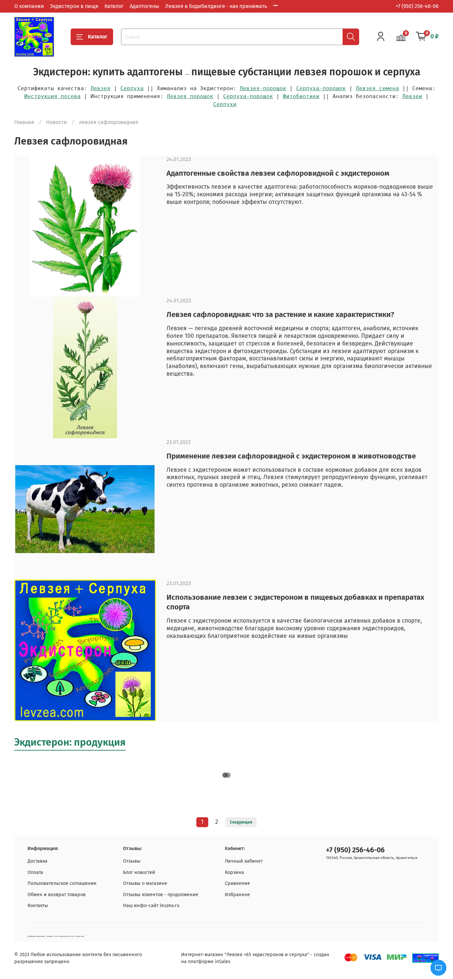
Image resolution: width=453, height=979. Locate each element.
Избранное (237, 894)
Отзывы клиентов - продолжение (160, 894)
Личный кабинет (244, 861)
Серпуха (132, 88)
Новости (56, 122)
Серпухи (224, 104)
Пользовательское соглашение (62, 883)
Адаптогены (144, 6)
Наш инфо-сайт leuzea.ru (151, 905)
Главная (24, 122)
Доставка (37, 861)
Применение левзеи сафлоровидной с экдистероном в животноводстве (291, 456)
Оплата (35, 872)
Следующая (241, 822)
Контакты (38, 905)
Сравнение (237, 883)
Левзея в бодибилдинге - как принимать (216, 6)
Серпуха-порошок (321, 88)
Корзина (234, 872)
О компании (29, 6)
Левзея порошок (190, 96)
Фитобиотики (301, 96)
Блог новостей (139, 872)
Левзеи (412, 96)
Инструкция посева (52, 96)
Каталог (114, 6)
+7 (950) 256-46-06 (417, 6)
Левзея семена (377, 88)
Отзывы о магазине (145, 883)
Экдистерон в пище (74, 6)
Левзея (100, 88)
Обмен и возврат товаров (57, 894)
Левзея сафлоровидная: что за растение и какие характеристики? (280, 314)
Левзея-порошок (263, 88)
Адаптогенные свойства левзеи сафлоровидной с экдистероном (277, 173)
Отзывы (132, 861)
